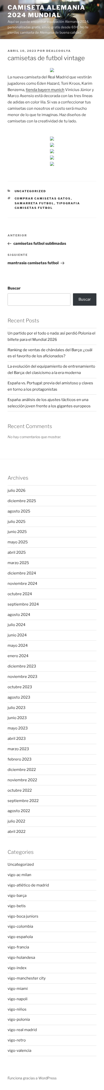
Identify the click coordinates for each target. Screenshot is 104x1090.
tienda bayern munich (45, 89)
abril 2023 (17, 738)
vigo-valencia (19, 1050)
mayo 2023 (18, 728)
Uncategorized (30, 191)
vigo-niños (17, 1009)
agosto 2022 (19, 811)
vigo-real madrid (22, 1030)
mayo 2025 (18, 542)
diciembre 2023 (22, 666)
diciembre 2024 (22, 573)
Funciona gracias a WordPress (32, 1078)
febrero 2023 (20, 759)
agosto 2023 (19, 697)
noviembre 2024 (22, 583)
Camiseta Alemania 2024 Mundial (46, 11)
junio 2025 (17, 531)
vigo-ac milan (19, 875)
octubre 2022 (20, 790)
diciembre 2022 (22, 769)
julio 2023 (16, 707)
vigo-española (20, 937)
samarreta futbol (34, 203)
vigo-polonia (19, 1019)
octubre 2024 (20, 594)
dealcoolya (58, 51)
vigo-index (17, 968)
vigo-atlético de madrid (28, 885)
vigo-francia (18, 947)
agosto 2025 (19, 511)
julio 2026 (16, 490)
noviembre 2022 (22, 780)
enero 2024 (18, 656)
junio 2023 (17, 718)
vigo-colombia (20, 926)
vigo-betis (17, 906)
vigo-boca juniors (23, 916)
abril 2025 (17, 552)
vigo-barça (17, 895)
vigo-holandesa (21, 957)
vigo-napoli (18, 999)
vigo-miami (18, 988)
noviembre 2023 (22, 676)
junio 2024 (17, 635)
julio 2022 (16, 821)
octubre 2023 (20, 687)
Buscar (14, 288)
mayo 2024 (18, 645)
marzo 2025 (18, 563)
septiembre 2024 (23, 604)
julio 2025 (16, 521)
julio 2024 (16, 624)
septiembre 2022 (23, 800)
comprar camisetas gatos (43, 198)
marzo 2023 (18, 749)
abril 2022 (16, 831)
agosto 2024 (19, 614)
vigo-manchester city (27, 978)
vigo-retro (17, 1040)
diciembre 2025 (22, 501)
